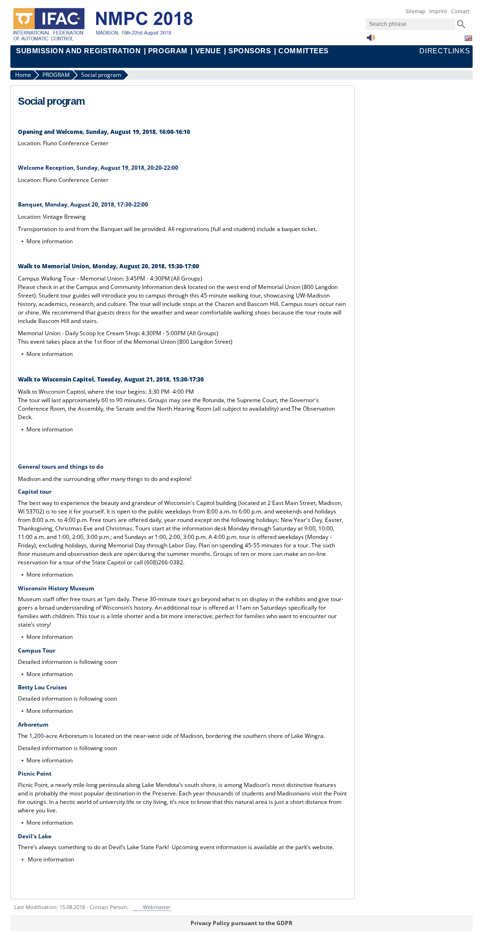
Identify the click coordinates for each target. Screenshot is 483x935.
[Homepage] (109, 39)
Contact (460, 11)
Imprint (438, 11)
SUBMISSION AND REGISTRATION (78, 51)
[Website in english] (468, 38)
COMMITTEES (303, 51)
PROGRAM (168, 51)
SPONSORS (249, 51)
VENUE (208, 51)
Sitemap (415, 11)
